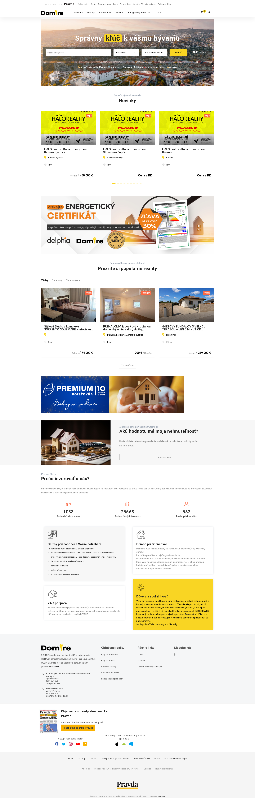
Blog (169, 4)
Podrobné (201, 52)
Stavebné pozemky (110, 673)
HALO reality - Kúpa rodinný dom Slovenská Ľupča (125, 151)
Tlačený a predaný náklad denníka (115, 758)
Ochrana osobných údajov (150, 666)
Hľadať (178, 52)
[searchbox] (78, 52)
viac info (161, 796)
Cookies (147, 769)
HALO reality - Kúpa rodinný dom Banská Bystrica (66, 151)
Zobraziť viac (127, 365)
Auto (109, 4)
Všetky (44, 280)
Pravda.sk (189, 614)
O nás (158, 12)
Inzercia (93, 758)
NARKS (119, 12)
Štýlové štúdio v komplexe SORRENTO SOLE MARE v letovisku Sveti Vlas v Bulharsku (67, 328)
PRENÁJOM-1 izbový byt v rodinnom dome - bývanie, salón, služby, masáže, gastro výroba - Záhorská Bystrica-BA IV (127, 328)
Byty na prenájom (109, 654)
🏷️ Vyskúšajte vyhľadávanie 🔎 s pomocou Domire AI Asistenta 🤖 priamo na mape (121, 67)
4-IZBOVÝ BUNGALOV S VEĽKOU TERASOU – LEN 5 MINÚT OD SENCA (183, 328)
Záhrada (144, 4)
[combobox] (78, 52)
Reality (90, 12)
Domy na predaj (108, 666)
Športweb (102, 4)
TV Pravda (162, 4)
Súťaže (157, 758)
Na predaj (57, 280)
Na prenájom (73, 280)
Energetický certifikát (139, 12)
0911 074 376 (52, 681)
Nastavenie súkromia (164, 769)
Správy (94, 4)
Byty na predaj (108, 660)
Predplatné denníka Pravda (78, 727)
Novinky (78, 12)
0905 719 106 (52, 693)
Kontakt (141, 660)
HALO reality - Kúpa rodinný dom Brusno (184, 151)
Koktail (115, 4)
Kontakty (81, 758)
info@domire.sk (53, 683)
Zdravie (123, 4)
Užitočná (153, 4)
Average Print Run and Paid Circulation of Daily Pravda (116, 769)
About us (86, 769)
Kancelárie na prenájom (112, 679)
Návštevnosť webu (142, 758)
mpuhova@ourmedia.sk (57, 696)
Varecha (136, 4)
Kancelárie (105, 12)
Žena (129, 4)
